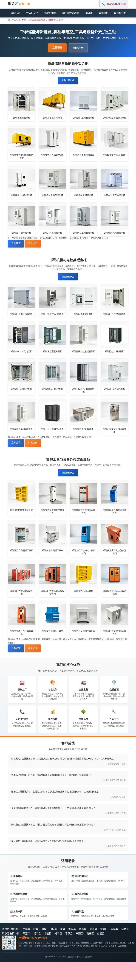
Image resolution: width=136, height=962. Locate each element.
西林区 (26, 928)
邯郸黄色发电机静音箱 (83, 155)
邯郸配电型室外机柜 (83, 314)
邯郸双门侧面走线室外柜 (21, 314)
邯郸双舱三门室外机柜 (52, 388)
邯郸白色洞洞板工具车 (52, 550)
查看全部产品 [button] (68, 80)
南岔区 (90, 933)
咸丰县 (58, 933)
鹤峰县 (82, 928)
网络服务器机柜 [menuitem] (71, 12)
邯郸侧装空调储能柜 (83, 195)
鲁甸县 (72, 928)
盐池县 (93, 928)
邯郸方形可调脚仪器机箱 (83, 631)
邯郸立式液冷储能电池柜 (52, 155)
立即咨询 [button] (57, 47)
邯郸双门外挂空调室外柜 (114, 314)
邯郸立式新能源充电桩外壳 (52, 511)
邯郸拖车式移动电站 (52, 117)
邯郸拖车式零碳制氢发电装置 (21, 156)
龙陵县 (47, 933)
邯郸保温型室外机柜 (52, 351)
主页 (24, 20)
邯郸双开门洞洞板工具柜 (21, 550)
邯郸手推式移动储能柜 (21, 195)
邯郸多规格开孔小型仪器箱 (21, 632)
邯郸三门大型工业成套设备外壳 (52, 592)
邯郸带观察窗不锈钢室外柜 (114, 430)
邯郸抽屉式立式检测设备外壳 (83, 511)
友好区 (104, 928)
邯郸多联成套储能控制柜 (114, 117)
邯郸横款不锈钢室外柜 (83, 429)
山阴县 (100, 933)
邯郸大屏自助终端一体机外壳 (83, 552)
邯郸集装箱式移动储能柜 (114, 155)
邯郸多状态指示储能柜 (52, 195)
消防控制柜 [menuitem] (50, 12)
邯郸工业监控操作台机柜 (52, 314)
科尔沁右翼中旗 (10, 933)
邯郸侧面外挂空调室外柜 (83, 351)
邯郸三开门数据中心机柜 (52, 429)
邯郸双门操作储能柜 (21, 232)
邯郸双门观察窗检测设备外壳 (114, 632)
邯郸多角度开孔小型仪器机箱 (114, 552)
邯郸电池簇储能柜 (21, 117)
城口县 (37, 933)
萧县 (43, 928)
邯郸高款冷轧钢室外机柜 (21, 429)
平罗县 (69, 933)
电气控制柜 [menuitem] (120, 12)
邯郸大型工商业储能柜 (83, 232)
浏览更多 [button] (32, 243)
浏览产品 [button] (78, 47)
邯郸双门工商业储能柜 (83, 117)
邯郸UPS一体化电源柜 (21, 351)
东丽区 (79, 933)
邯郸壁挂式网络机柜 (114, 351)
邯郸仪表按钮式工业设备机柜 (114, 592)
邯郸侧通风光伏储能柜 (114, 232)
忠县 (62, 928)
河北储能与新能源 (36, 20)
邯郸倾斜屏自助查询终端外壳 (114, 511)
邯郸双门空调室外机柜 (21, 388)
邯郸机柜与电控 (55, 20)
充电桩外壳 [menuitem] (32, 12)
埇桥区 (125, 928)
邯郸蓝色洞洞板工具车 (52, 631)
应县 (35, 928)
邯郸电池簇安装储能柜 (114, 195)
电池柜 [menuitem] (89, 12)
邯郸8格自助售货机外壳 (21, 510)
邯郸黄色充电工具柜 (83, 591)
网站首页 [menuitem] (16, 12)
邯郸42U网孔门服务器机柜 (83, 390)
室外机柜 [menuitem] (103, 12)
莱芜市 (26, 933)
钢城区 (53, 928)
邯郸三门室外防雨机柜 (114, 388)
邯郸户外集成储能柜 (52, 232)
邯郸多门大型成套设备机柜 (21, 592)
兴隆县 (114, 928)
